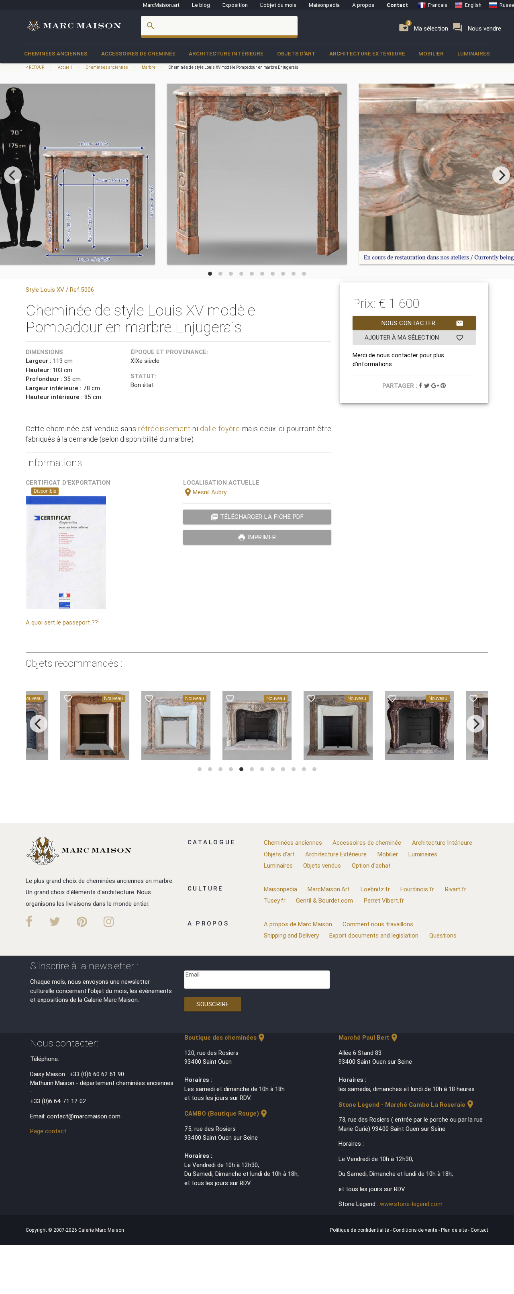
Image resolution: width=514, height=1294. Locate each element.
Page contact (48, 1131)
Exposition (235, 4)
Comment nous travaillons (378, 924)
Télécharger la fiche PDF (257, 517)
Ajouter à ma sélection (414, 338)
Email (193, 974)
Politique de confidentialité (360, 1230)
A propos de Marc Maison (298, 924)
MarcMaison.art (161, 4)
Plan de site (454, 1230)
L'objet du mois (278, 4)
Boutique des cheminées (225, 1037)
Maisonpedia (324, 4)
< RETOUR (35, 67)
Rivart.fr (455, 889)
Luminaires (473, 53)
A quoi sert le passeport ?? (62, 622)
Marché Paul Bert (369, 1037)
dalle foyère (220, 428)
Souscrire (212, 1004)
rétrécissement (164, 428)
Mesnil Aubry (204, 492)
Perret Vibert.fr (384, 900)
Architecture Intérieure (226, 53)
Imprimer (257, 537)
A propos (363, 4)
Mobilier (431, 53)
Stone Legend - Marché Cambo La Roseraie (407, 1104)
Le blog (201, 4)
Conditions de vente (416, 1230)
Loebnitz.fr (375, 889)
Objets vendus (322, 865)
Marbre (148, 67)
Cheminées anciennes (56, 53)
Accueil (65, 67)
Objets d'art (296, 53)
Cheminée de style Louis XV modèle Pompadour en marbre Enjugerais (233, 67)
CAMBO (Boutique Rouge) (226, 1113)
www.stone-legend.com (411, 1204)
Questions (443, 935)
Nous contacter (422, 323)
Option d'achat (371, 865)
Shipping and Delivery (291, 935)
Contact (397, 4)
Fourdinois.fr (417, 889)
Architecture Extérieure (367, 53)
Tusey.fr (275, 900)
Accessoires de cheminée (138, 53)
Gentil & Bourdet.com (324, 900)
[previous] (13, 175)
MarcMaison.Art (329, 889)
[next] (501, 175)
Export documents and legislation (373, 935)
